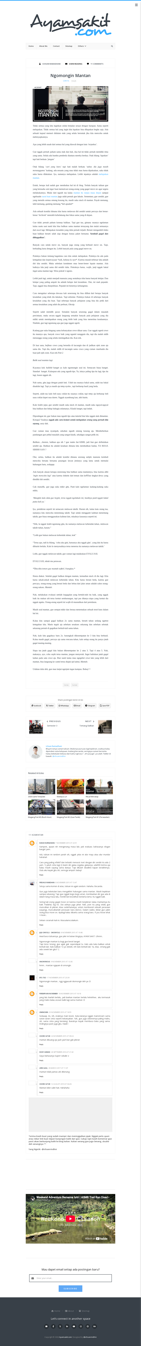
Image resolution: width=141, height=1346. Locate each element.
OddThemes (70, 1341)
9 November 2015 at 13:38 (61, 961)
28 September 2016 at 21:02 (62, 1052)
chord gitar (44, 1036)
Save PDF (105, 705)
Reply (41, 875)
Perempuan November (48, 993)
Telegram (91, 705)
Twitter (51, 705)
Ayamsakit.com (65, 1337)
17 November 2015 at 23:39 (58, 977)
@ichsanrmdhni (59, 756)
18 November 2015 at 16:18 (70, 993)
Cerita (66, 81)
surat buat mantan (49, 196)
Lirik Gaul (43, 1068)
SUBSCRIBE (70, 1288)
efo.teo (42, 977)
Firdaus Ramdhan (47, 882)
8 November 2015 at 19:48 (71, 932)
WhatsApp (64, 705)
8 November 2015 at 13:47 (66, 882)
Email (78, 705)
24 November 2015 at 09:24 (62, 1036)
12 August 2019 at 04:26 (61, 1084)
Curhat (74, 685)
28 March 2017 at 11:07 (58, 1068)
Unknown (43, 1012)
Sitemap (85, 1311)
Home (57, 1311)
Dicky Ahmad (44, 1052)
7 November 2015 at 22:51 (66, 843)
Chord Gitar (44, 1084)
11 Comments (97, 64)
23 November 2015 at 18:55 (60, 1012)
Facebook (37, 705)
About (71, 1311)
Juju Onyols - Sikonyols (49, 932)
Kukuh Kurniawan (47, 843)
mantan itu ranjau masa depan (87, 193)
